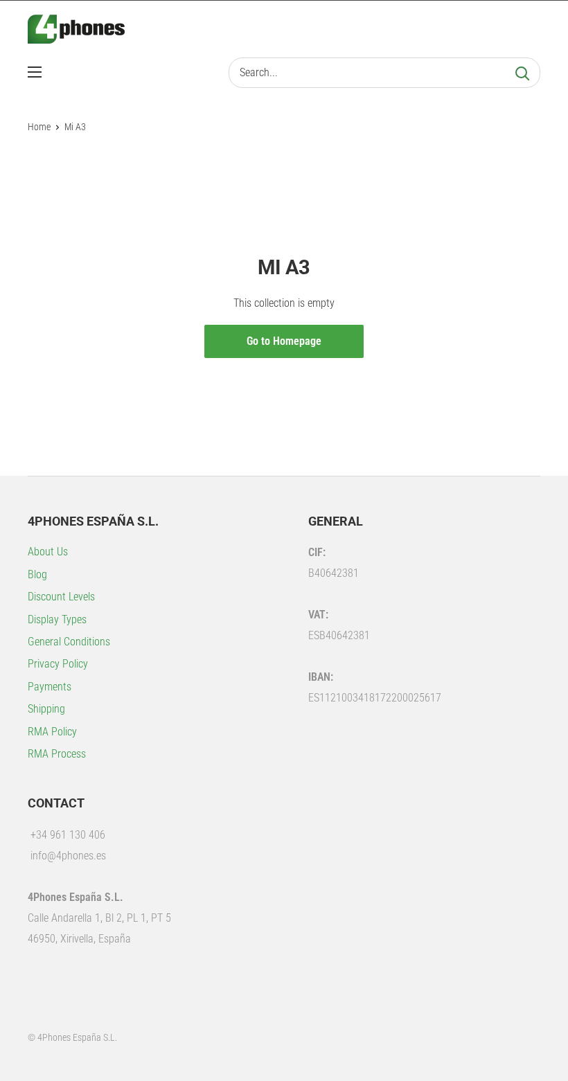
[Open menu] (35, 72)
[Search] (522, 72)
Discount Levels (61, 596)
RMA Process (57, 753)
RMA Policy (52, 731)
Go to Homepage (284, 341)
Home (39, 126)
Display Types (57, 619)
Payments (49, 686)
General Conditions (69, 641)
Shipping (46, 708)
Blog (37, 574)
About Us (48, 551)
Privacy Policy (58, 663)
